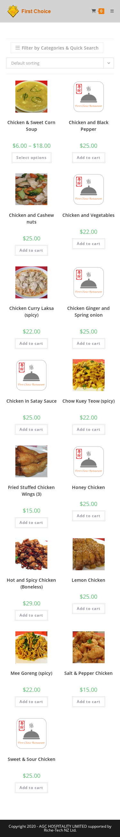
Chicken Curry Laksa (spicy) (31, 311)
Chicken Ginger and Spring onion (88, 311)
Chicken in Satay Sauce (31, 401)
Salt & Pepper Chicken (88, 673)
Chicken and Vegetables (88, 215)
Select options (31, 157)
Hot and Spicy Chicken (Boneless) (31, 583)
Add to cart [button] (88, 157)
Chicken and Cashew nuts (31, 218)
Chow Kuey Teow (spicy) (88, 401)
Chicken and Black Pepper (88, 125)
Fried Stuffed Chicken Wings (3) (31, 490)
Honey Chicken (88, 487)
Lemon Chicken (88, 580)
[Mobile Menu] (110, 11)
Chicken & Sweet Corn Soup (31, 125)
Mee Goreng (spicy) (31, 673)
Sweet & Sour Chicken (31, 759)
